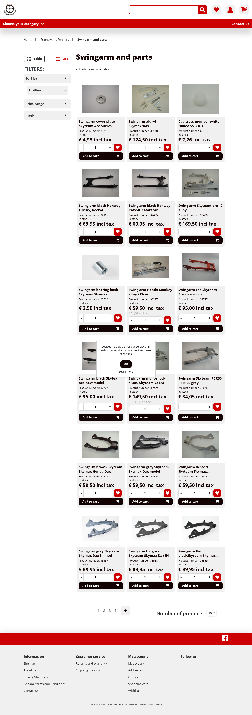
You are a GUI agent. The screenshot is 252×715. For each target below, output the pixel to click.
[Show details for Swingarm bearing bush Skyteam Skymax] (100, 267)
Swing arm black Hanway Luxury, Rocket (99, 207)
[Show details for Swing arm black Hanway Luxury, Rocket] (100, 183)
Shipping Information (90, 670)
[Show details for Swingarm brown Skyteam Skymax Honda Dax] (100, 444)
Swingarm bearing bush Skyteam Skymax (98, 292)
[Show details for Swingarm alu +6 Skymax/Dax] (150, 98)
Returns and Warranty (91, 663)
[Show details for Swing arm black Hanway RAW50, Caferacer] (150, 183)
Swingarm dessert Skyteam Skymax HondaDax (193, 471)
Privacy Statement (36, 677)
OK (126, 364)
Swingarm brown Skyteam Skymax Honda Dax (100, 469)
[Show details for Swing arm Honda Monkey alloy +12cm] (150, 267)
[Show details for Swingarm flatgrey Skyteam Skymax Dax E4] (150, 528)
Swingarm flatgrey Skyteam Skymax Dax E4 (149, 553)
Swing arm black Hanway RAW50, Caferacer (149, 207)
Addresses (135, 670)
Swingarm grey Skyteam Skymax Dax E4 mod (99, 553)
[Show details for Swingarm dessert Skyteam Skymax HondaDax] (200, 444)
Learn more (126, 371)
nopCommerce (155, 704)
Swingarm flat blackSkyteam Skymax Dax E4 (197, 555)
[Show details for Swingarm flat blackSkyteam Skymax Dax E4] (200, 528)
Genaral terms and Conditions (45, 684)
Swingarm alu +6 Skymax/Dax (142, 123)
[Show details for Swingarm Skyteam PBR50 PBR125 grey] (200, 355)
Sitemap (29, 663)
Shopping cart (138, 684)
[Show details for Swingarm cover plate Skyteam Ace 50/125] (100, 98)
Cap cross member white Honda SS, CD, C (199, 123)
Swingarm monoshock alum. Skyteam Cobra (147, 380)
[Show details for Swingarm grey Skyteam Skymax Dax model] (150, 444)
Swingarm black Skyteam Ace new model (100, 380)
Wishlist (133, 691)
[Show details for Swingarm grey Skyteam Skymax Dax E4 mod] (100, 528)
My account (136, 663)
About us (30, 670)
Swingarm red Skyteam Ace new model (197, 292)
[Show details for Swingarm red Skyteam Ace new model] (200, 267)
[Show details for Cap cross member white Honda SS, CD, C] (200, 98)
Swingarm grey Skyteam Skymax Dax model (149, 469)
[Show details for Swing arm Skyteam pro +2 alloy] (200, 183)
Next (125, 610)
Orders (133, 677)
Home (28, 40)
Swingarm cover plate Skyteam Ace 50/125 (97, 123)
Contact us (31, 691)
